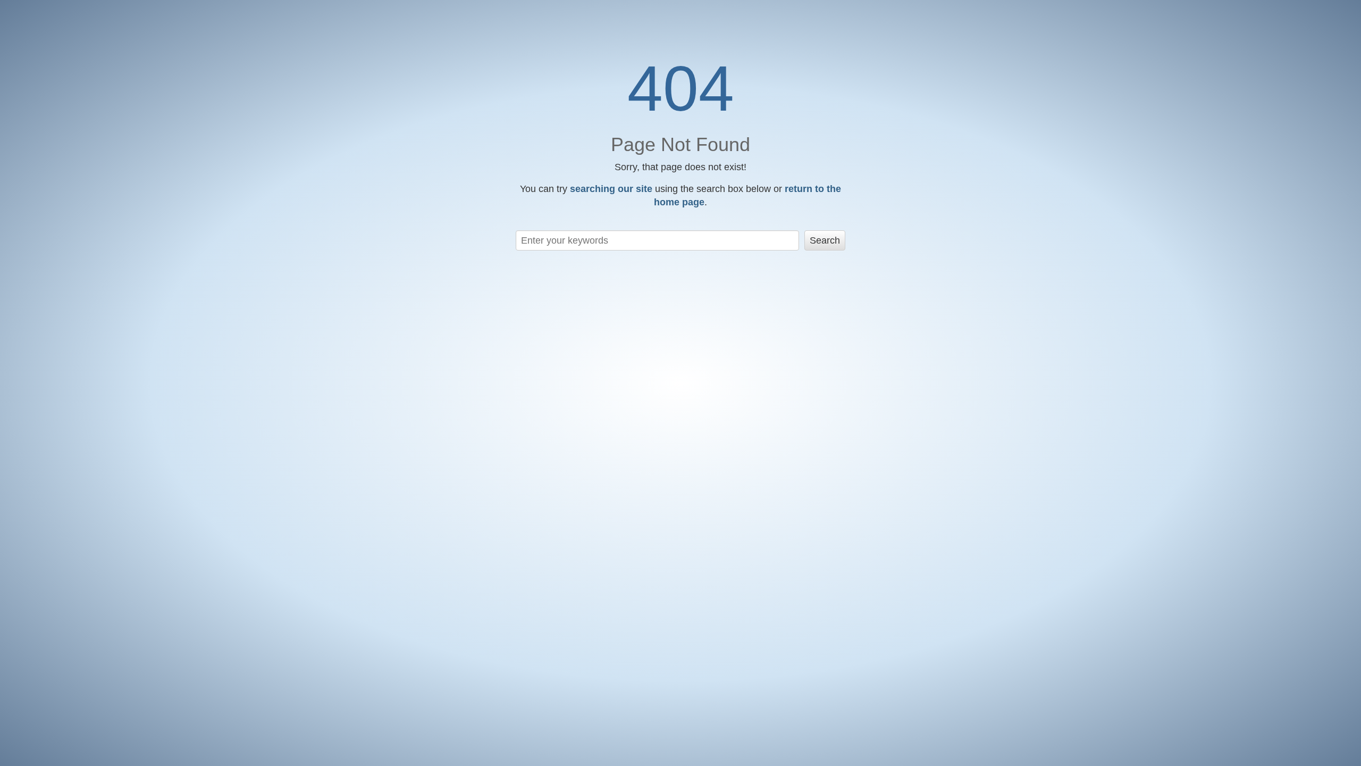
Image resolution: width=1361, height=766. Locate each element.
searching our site (611, 189)
